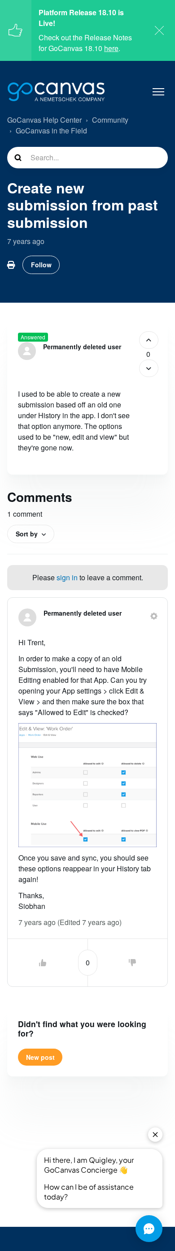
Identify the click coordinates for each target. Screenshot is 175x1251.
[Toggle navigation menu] (158, 91)
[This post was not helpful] (148, 368)
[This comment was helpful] (42, 963)
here (111, 48)
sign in (67, 577)
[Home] (56, 91)
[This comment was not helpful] (132, 963)
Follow (41, 264)
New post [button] (40, 1057)
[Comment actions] (154, 616)
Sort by (27, 533)
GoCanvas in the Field (51, 130)
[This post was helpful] (148, 340)
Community (110, 120)
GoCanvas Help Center (44, 120)
